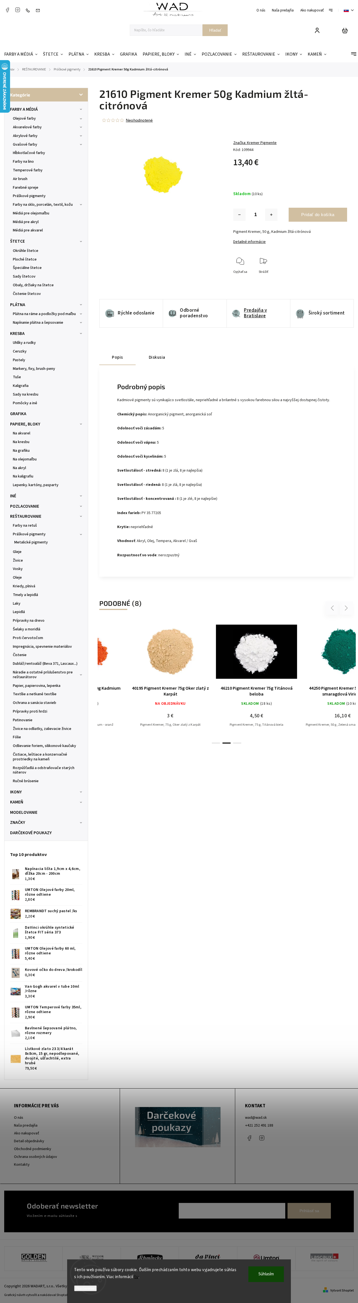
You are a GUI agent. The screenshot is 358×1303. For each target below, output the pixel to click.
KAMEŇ (16, 802)
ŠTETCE (17, 241)
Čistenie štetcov (27, 294)
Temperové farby (28, 170)
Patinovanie (22, 720)
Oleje (17, 577)
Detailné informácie (249, 242)
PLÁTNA (17, 305)
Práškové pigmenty (29, 196)
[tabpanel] (141, 679)
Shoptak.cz (64, 1295)
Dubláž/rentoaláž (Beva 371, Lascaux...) (45, 663)
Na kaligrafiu (23, 476)
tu (136, 1277)
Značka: (255, 143)
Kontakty (22, 1164)
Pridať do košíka (318, 214)
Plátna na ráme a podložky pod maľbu (44, 314)
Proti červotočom (28, 638)
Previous (333, 608)
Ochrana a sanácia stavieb (34, 703)
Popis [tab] (117, 357)
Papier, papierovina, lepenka (36, 686)
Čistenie (20, 655)
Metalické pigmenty (31, 542)
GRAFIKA (18, 414)
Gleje (17, 552)
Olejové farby (24, 118)
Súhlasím (266, 1274)
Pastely (19, 360)
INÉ (13, 496)
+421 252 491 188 (259, 1125)
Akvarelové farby (27, 127)
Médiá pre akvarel (28, 230)
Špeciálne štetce (27, 268)
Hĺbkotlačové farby (29, 153)
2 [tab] (226, 743)
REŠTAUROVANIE (25, 516)
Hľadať (215, 30)
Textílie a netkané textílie (34, 694)
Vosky (18, 569)
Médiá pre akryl (26, 222)
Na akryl (19, 468)
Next (346, 608)
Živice (18, 560)
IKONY (16, 792)
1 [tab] (216, 743)
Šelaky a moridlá (26, 629)
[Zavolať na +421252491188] (29, 10)
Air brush (20, 179)
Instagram (18, 10)
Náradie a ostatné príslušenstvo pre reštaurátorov (43, 675)
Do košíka (213, 655)
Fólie (17, 737)
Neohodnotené (139, 120)
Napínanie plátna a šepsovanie (38, 322)
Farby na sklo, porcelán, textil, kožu (43, 204)
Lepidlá (19, 612)
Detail (141, 655)
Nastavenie (85, 1288)
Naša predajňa (283, 10)
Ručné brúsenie (26, 781)
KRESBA (17, 333)
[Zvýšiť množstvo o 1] (271, 215)
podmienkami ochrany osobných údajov (109, 1215)
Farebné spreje (25, 187)
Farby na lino (23, 161)
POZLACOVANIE (24, 506)
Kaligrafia (21, 386)
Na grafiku (21, 450)
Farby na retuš (25, 525)
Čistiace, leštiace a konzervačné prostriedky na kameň (40, 757)
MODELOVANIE (23, 812)
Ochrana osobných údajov (35, 1157)
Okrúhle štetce (25, 251)
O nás (260, 10)
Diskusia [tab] (157, 357)
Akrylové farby (25, 136)
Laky (16, 603)
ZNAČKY (17, 822)
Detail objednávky (29, 1141)
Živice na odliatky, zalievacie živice (42, 729)
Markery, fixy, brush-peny (34, 369)
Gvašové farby (25, 144)
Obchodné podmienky (32, 1149)
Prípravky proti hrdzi (30, 711)
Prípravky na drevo (28, 620)
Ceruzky (20, 351)
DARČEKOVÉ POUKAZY (31, 833)
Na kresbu (21, 442)
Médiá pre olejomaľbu (31, 213)
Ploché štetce (25, 259)
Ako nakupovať (312, 10)
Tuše (17, 377)
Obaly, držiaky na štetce (33, 285)
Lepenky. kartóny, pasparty (35, 485)
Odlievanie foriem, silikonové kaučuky (44, 746)
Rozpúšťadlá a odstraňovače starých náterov (43, 770)
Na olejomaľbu (25, 459)
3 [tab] (237, 743)
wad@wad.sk (256, 1117)
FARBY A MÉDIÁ (24, 109)
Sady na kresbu (25, 394)
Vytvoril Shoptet (342, 1290)
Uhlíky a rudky (24, 343)
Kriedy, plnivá (24, 586)
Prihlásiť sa (309, 1211)
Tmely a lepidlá (25, 595)
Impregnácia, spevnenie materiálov (42, 646)
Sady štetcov (24, 276)
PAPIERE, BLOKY (25, 424)
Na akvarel (21, 433)
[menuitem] (22, 54)
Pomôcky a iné (25, 403)
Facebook (7, 10)
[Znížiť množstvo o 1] (239, 215)
